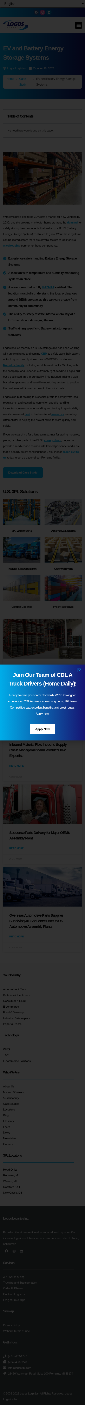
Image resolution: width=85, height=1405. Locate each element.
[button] (79, 670)
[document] (42, 702)
